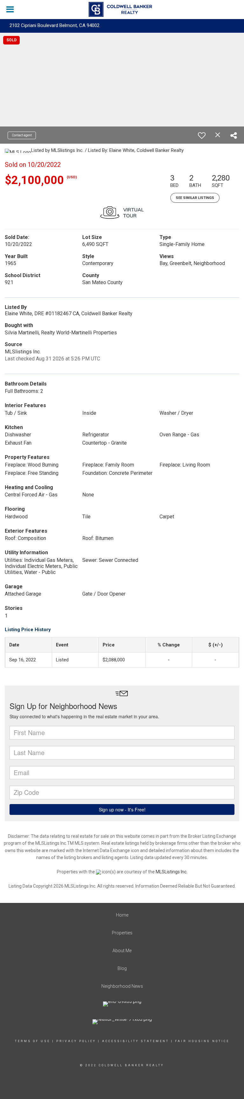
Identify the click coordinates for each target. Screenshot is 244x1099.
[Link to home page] (122, 9)
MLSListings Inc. (171, 871)
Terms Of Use (32, 1041)
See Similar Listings (195, 198)
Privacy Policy (76, 1041)
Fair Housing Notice (202, 1041)
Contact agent (22, 135)
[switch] (202, 135)
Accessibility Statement (135, 1041)
